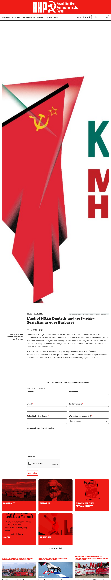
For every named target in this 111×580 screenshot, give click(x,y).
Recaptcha (31, 457)
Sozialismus (104, 314)
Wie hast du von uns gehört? (80, 416)
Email (30, 404)
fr (78, 17)
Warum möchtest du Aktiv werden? (41, 428)
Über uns (16, 17)
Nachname (73, 392)
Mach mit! (6, 17)
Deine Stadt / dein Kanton (38, 416)
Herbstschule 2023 (88, 314)
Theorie (40, 17)
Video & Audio (38, 314)
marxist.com (42, 576)
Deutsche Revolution (75, 314)
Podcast (97, 314)
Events (49, 17)
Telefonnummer (76, 404)
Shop (56, 17)
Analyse (29, 314)
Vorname (31, 392)
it (81, 17)
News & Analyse (28, 17)
